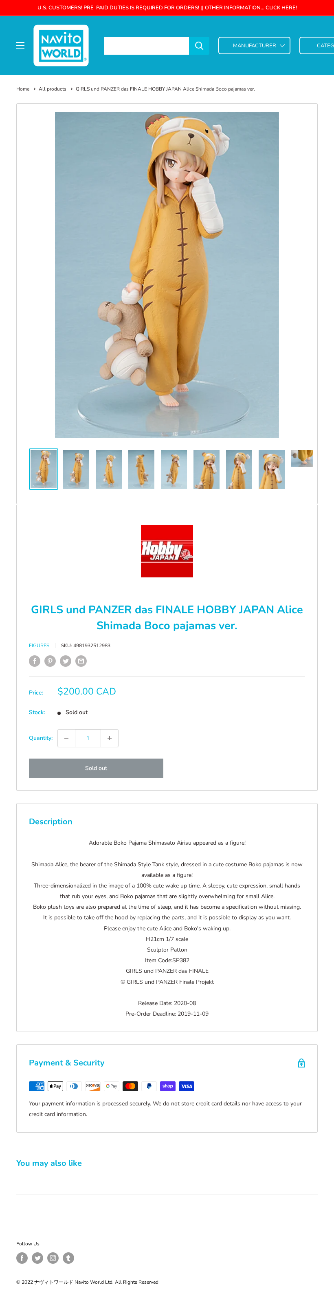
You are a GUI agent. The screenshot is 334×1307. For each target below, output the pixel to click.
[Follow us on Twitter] (37, 1258)
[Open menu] (20, 45)
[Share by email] (81, 661)
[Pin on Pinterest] (50, 661)
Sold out (96, 768)
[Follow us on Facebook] (22, 1258)
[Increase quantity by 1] (109, 738)
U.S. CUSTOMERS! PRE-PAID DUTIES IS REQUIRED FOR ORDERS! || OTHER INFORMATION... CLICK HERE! (167, 7)
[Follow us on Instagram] (53, 1258)
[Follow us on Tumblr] (68, 1258)
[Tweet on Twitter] (65, 661)
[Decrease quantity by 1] (66, 738)
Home (22, 89)
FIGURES (39, 645)
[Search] (199, 46)
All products (52, 89)
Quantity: (41, 738)
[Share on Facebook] (34, 661)
